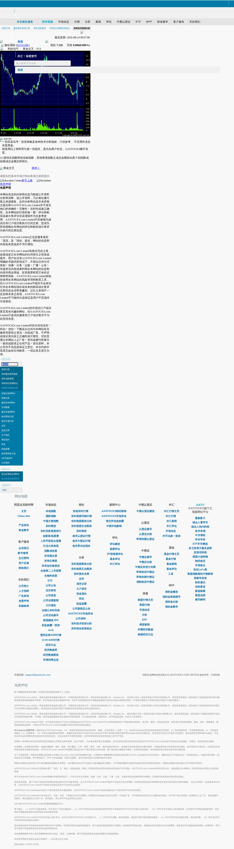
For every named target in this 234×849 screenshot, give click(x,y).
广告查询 (24, 595)
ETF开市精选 (200, 543)
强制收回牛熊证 (146, 581)
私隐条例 (24, 605)
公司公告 (51, 585)
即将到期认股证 (146, 539)
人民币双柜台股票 (51, 540)
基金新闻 (172, 563)
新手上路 (27, 180)
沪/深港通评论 (115, 553)
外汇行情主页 (171, 511)
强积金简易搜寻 (172, 596)
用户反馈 (24, 562)
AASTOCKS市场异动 (80, 613)
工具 (170, 573)
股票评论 (115, 548)
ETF (50, 580)
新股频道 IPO (51, 620)
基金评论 (115, 558)
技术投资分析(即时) (10, 479)
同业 (3, 444)
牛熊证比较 (145, 561)
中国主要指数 (51, 521)
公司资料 (5, 463)
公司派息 (51, 595)
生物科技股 (50, 575)
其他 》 (36, 168)
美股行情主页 (145, 599)
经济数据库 (50, 649)
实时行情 (5, 369)
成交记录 (5, 430)
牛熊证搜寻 (145, 556)
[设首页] (115, 3)
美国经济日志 (145, 634)
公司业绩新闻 (51, 600)
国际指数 (51, 516)
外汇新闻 (172, 521)
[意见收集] (115, 7)
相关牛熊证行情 (81, 540)
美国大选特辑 (200, 556)
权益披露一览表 (51, 625)
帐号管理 (23, 553)
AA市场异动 (6, 458)
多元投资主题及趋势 (200, 548)
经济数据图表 (51, 654)
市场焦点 (200, 565)
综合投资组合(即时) (10, 474)
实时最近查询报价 (9, 374)
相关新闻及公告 (8, 453)
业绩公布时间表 (51, 610)
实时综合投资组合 (9, 383)
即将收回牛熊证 (146, 571)
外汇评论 (115, 563)
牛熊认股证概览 (146, 511)
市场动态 (144, 609)
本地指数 (51, 511)
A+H (50, 630)
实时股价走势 (81, 573)
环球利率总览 (51, 659)
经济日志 (51, 644)
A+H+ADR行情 (51, 639)
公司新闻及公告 (81, 608)
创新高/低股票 (51, 535)
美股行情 (144, 604)
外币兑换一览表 (172, 535)
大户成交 (5, 435)
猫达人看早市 (200, 522)
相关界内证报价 (81, 545)
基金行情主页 (171, 553)
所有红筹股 (50, 560)
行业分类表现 (51, 545)
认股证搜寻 (145, 529)
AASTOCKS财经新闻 (114, 511)
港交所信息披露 (115, 521)
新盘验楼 (200, 590)
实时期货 (51, 525)
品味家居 (200, 586)
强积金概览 (171, 591)
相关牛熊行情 (7, 421)
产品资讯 (24, 525)
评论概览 (115, 543)
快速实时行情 (80, 511)
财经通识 (200, 582)
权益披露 (5, 449)
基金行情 (171, 558)
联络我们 (24, 567)
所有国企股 (50, 555)
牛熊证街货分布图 (145, 566)
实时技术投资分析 (9, 388)
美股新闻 (144, 624)
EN (16, 18)
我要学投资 (200, 578)
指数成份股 (50, 550)
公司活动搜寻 (51, 615)
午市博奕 (200, 535)
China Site (24, 516)
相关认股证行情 (81, 535)
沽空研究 (51, 590)
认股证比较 (145, 534)
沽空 (3, 426)
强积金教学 (171, 606)
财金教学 (24, 530)
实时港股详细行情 (81, 516)
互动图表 (5, 407)
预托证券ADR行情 (50, 634)
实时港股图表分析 (81, 521)
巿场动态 (171, 530)
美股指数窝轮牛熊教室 (200, 573)
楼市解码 (200, 599)
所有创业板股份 (51, 565)
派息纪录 (5, 398)
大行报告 (51, 605)
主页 (23, 511)
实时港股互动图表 (81, 525)
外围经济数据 (145, 629)
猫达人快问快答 (200, 526)
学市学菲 (200, 539)
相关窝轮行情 (7, 416)
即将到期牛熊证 (146, 576)
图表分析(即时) (8, 402)
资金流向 (5, 439)
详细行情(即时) (8, 393)
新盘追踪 (200, 595)
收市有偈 (200, 530)
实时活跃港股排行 (51, 530)
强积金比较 (171, 601)
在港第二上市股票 (51, 570)
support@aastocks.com (38, 674)
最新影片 (200, 518)
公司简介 (24, 585)
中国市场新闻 (114, 525)
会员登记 (24, 548)
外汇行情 (171, 516)
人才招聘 (24, 590)
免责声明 (5, 184)
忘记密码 (24, 558)
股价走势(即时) (8, 412)
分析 (144, 614)
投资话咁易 (200, 552)
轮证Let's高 (200, 569)
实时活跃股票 (7, 378)
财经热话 (200, 560)
